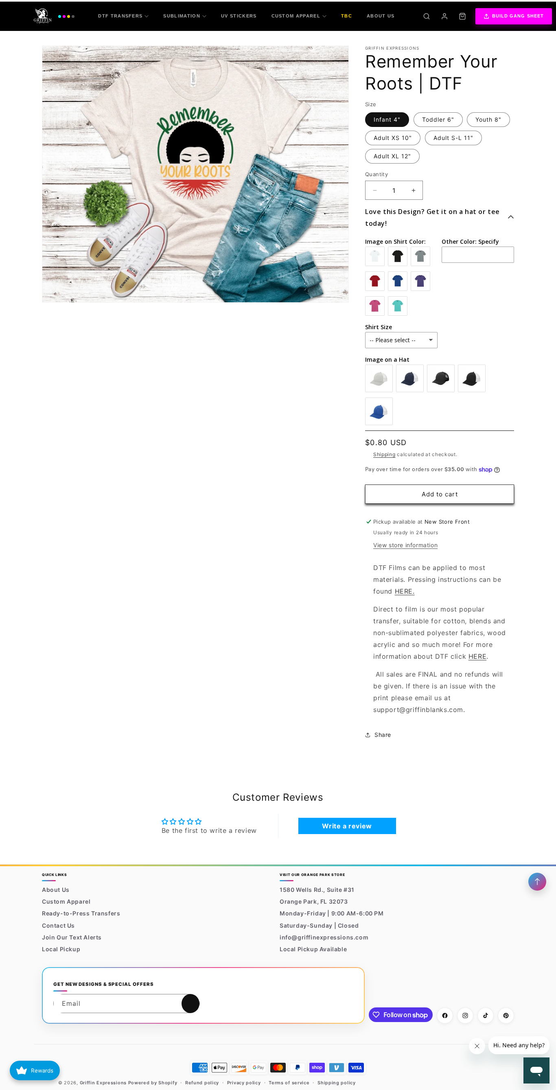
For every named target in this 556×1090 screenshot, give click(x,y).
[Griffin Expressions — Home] (54, 16)
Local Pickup (61, 949)
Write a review (347, 826)
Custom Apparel (295, 15)
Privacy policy (244, 1083)
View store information (405, 545)
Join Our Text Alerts (72, 937)
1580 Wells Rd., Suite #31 (317, 889)
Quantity (376, 174)
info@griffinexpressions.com (324, 937)
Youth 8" (488, 119)
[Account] (444, 16)
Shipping (384, 454)
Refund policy (202, 1083)
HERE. (405, 591)
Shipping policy (336, 1083)
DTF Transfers (120, 15)
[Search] (426, 16)
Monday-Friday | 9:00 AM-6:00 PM (332, 913)
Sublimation (181, 15)
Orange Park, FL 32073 (314, 901)
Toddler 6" (438, 119)
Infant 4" (387, 119)
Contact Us (58, 925)
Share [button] (382, 734)
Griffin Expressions (103, 1083)
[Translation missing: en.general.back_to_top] (537, 882)
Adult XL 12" (392, 156)
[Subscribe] (190, 1003)
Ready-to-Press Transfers (81, 913)
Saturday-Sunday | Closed (319, 925)
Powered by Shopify (152, 1083)
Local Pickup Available (313, 949)
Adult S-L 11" (453, 137)
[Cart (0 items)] (462, 16)
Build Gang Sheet (518, 15)
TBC (346, 15)
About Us (381, 15)
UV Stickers (239, 15)
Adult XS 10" (393, 137)
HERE (477, 656)
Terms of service (289, 1083)
